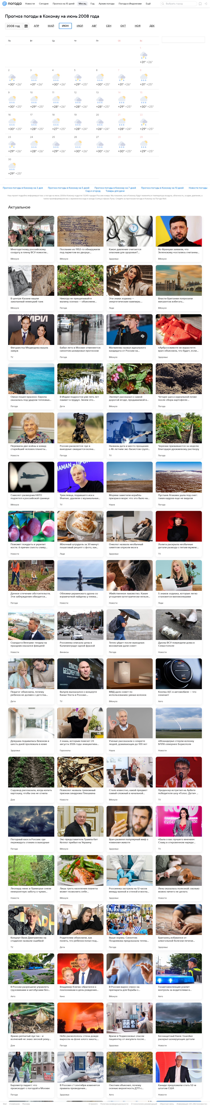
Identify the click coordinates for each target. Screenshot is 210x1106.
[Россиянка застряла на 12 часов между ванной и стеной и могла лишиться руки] (130, 878)
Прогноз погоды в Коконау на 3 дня (23, 187)
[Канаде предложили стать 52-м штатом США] (179, 1075)
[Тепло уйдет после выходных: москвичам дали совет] (130, 632)
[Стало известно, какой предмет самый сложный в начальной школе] (130, 780)
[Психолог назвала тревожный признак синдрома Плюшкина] (80, 780)
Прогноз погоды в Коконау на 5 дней (68, 187)
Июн (65, 26)
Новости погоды (198, 187)
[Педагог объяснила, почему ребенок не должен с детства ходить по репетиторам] (31, 681)
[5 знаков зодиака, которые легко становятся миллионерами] (179, 583)
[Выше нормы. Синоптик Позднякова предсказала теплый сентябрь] (130, 927)
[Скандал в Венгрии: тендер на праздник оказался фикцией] (31, 632)
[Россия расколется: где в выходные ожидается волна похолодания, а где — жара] (80, 436)
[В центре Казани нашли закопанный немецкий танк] (31, 288)
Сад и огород (92, 190)
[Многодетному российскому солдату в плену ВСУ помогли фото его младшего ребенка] (31, 239)
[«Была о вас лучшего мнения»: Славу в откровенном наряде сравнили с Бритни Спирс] (179, 829)
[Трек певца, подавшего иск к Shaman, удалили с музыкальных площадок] (80, 485)
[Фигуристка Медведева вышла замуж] (31, 337)
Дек (152, 26)
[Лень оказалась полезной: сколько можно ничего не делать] (179, 878)
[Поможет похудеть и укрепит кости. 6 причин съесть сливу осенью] (31, 534)
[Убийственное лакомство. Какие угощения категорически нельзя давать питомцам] (130, 583)
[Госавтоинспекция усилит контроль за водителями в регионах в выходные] (179, 976)
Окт (123, 26)
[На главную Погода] (14, 3)
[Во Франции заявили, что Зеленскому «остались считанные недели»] (179, 239)
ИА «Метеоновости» (198, 1104)
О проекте (93, 1104)
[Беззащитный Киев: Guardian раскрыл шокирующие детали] (179, 1026)
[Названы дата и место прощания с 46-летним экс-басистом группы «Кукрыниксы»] (130, 436)
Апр (36, 26)
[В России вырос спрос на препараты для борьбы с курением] (130, 976)
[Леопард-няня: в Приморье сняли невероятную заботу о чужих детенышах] (31, 878)
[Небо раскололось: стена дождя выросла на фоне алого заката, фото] (80, 1026)
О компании (14, 1104)
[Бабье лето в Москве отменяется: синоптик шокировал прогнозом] (80, 337)
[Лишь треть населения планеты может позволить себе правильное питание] (80, 878)
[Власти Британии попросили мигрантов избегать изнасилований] (179, 288)
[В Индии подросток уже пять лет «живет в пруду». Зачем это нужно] (80, 386)
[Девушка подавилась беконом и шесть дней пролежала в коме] (31, 731)
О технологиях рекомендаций (144, 1104)
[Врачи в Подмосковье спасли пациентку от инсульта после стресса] (130, 1026)
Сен (108, 26)
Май (51, 26)
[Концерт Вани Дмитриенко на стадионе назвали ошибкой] (31, 927)
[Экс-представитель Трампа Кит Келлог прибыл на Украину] (80, 829)
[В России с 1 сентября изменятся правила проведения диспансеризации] (80, 1075)
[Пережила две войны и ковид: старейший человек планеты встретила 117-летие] (31, 436)
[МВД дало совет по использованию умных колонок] (130, 681)
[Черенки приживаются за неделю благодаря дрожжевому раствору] (179, 436)
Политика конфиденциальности (114, 1104)
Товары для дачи (115, 190)
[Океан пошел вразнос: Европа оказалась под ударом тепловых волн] (31, 386)
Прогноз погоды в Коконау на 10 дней (162, 187)
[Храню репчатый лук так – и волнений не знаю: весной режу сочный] (31, 1026)
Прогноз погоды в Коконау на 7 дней (115, 187)
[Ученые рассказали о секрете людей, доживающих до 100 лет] (130, 731)
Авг (94, 26)
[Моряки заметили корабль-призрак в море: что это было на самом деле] (130, 485)
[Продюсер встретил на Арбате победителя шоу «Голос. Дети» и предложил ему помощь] (179, 780)
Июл (80, 26)
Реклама (26, 1104)
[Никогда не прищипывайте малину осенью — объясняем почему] (80, 288)
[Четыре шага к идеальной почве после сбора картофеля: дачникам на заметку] (179, 386)
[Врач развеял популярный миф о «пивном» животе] (130, 829)
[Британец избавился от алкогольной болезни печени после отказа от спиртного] (179, 927)
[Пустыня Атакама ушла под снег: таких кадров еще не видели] (179, 485)
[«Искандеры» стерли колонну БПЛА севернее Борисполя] (179, 731)
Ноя (138, 26)
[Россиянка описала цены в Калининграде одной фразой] (80, 632)
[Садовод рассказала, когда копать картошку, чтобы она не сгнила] (31, 780)
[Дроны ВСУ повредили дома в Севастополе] (179, 632)
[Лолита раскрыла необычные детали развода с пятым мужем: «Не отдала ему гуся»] (179, 534)
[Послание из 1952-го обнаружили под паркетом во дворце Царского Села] (80, 239)
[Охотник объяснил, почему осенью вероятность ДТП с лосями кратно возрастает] (130, 1075)
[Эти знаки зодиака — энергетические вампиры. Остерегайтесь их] (130, 288)
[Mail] (4, 3)
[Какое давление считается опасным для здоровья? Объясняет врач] (130, 239)
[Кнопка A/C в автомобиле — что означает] (179, 681)
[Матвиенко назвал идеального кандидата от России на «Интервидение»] (130, 337)
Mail (5, 1104)
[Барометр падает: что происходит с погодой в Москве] (31, 1075)
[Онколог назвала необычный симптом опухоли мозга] (130, 534)
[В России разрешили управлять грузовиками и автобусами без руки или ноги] (31, 976)
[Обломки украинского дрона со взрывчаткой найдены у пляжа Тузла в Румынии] (80, 583)
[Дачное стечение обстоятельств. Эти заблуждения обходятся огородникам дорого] (31, 583)
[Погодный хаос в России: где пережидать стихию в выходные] (31, 829)
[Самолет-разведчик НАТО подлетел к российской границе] (31, 485)
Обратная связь (167, 1104)
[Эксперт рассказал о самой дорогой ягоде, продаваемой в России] (130, 386)
